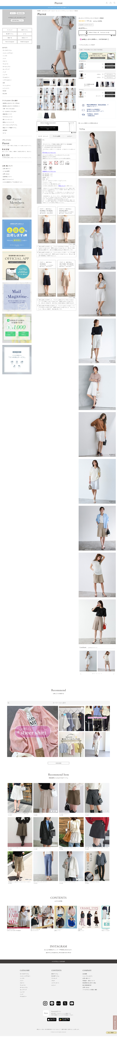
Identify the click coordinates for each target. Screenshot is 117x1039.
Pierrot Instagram (9, 41)
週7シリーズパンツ (7, 119)
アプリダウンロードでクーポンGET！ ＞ (58, 7)
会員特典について (7, 176)
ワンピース (5, 64)
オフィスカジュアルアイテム (10, 125)
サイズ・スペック (43, 136)
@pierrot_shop (50, 952)
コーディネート (55, 982)
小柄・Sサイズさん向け (9, 108)
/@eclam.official (66, 952)
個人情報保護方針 (87, 985)
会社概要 (85, 973)
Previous (38, 47)
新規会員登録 (20, 13)
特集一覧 (10, 37)
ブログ (53, 980)
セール (24, 33)
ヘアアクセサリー (7, 80)
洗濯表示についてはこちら (49, 171)
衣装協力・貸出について (89, 980)
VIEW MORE (58, 763)
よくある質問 (6, 171)
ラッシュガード (7, 85)
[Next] (108, 917)
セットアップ (6, 69)
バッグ (4, 72)
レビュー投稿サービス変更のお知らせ (89, 123)
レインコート (6, 88)
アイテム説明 (56, 136)
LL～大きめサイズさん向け (9, 111)
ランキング (9, 29)
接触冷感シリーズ (7, 114)
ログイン (13, 13)
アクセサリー (6, 77)
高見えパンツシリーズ (8, 122)
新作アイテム (25, 29)
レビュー (69, 136)
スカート (5, 61)
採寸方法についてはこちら (49, 152)
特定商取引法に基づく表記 (89, 982)
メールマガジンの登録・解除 (90, 989)
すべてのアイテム (7, 50)
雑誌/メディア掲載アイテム (9, 127)
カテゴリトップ (46, 10)
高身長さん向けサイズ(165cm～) (11, 106)
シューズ (5, 74)
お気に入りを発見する (58, 693)
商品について (61, 185)
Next (74, 47)
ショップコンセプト (88, 976)
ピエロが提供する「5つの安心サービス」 (13, 182)
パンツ (4, 58)
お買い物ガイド (7, 168)
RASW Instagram (24, 41)
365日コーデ (25, 37)
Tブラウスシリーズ (7, 116)
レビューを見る (97, 21)
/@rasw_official (58, 952)
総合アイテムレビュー (8, 179)
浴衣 (4, 82)
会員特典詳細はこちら (17, 20)
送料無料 (5, 130)
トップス (5, 55)
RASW (4, 91)
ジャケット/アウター (8, 53)
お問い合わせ (6, 174)
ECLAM (5, 93)
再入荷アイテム (9, 33)
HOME (39, 10)
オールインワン (7, 66)
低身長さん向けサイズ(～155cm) (11, 103)
